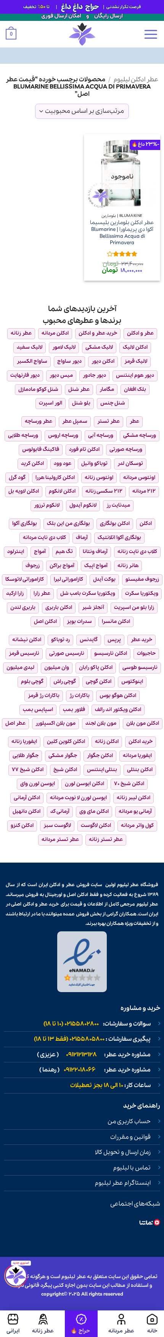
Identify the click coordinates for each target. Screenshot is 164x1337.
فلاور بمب (74, 709)
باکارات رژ (79, 695)
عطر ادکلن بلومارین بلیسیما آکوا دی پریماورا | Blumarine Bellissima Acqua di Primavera (122, 233)
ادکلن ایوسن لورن (84, 783)
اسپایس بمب (38, 709)
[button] (150, 34)
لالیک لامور (64, 347)
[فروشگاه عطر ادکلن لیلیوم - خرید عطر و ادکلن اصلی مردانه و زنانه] (82, 34)
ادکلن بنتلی (140, 769)
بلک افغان (135, 389)
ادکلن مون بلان (142, 723)
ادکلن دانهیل (26, 811)
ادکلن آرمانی (27, 797)
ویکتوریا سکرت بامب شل (87, 593)
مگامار (107, 389)
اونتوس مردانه (139, 477)
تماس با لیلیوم (132, 1168)
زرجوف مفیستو (142, 579)
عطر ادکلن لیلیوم (136, 79)
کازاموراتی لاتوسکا (24, 579)
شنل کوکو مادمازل (38, 389)
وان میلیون (56, 667)
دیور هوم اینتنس (135, 375)
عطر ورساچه (38, 421)
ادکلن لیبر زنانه (133, 797)
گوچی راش (64, 681)
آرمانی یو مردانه (135, 811)
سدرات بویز (79, 621)
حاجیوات (146, 653)
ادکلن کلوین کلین (66, 741)
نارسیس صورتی (66, 653)
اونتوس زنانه (99, 477)
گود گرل (17, 477)
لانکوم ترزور (46, 505)
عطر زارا (42, 593)
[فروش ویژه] (81, 1323)
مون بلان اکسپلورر (55, 723)
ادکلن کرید (32, 463)
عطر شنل (79, 389)
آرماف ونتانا (95, 551)
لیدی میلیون (20, 667)
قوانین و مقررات (130, 1137)
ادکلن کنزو (22, 825)
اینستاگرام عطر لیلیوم (123, 1183)
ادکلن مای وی (94, 811)
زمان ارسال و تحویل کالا (123, 1152)
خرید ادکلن (141, 741)
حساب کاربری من (129, 1121)
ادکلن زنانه (107, 741)
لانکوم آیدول (82, 505)
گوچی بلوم (32, 681)
